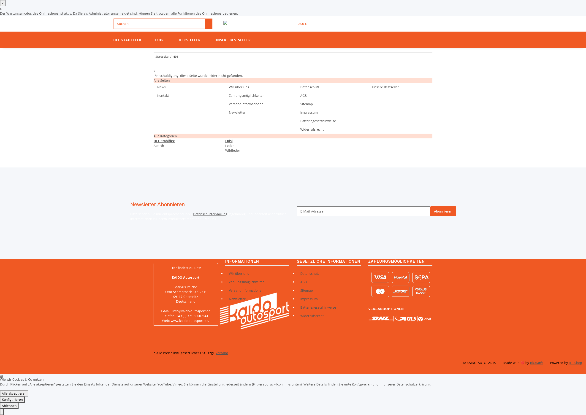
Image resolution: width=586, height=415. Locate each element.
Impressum (309, 112)
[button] (282, 24)
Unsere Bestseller (232, 40)
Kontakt (163, 95)
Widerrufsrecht (312, 129)
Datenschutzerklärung (210, 214)
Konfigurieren (12, 399)
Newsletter (237, 112)
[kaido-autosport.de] (241, 24)
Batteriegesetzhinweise (318, 121)
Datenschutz (310, 87)
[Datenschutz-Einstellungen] (2, 412)
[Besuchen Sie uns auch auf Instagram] (157, 344)
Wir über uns (239, 87)
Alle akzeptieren (14, 393)
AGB (303, 95)
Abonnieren (443, 211)
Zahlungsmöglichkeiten (247, 95)
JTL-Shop (575, 363)
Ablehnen (9, 406)
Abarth (159, 145)
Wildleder (232, 150)
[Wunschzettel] (289, 24)
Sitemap (306, 104)
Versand (222, 353)
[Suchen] (208, 24)
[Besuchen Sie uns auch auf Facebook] (157, 333)
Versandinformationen (246, 104)
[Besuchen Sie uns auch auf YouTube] (157, 339)
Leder (229, 145)
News (161, 87)
